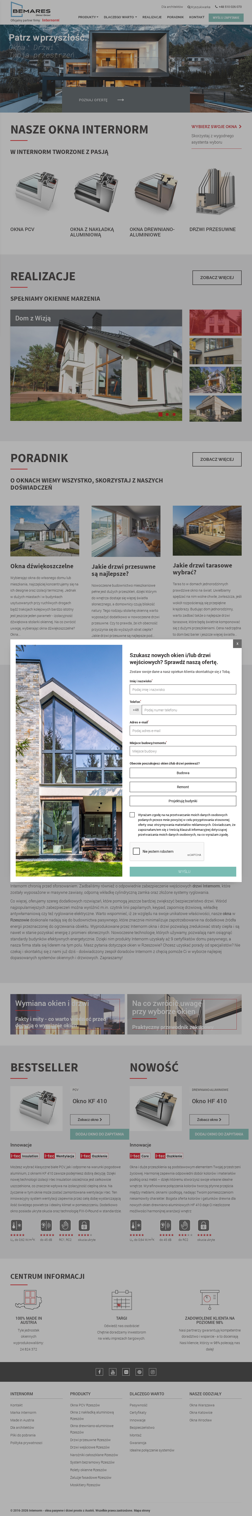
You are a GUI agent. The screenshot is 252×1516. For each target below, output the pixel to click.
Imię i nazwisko (141, 681)
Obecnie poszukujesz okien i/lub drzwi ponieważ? (165, 763)
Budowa (183, 772)
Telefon (135, 701)
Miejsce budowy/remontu (148, 742)
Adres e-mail (139, 722)
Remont (183, 786)
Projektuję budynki (183, 801)
